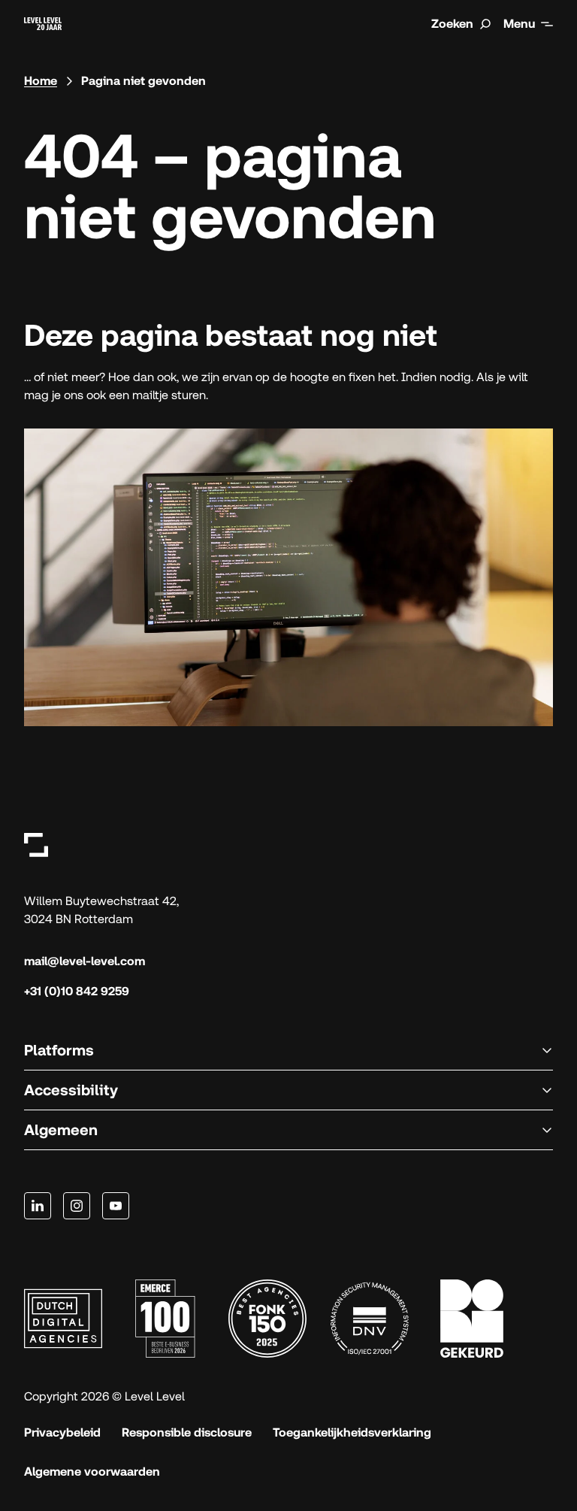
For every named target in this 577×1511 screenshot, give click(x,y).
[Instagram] (76, 1205)
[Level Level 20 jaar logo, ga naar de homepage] (43, 23)
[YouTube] (115, 1205)
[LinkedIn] (37, 1205)
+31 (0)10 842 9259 (76, 991)
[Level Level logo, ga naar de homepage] (36, 844)
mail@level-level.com (84, 961)
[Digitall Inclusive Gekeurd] (472, 1318)
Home (40, 81)
